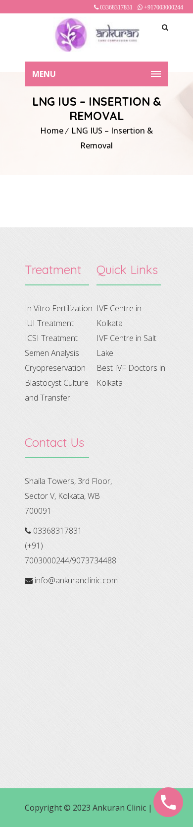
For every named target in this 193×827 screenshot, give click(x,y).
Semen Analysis (52, 352)
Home (51, 130)
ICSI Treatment (51, 338)
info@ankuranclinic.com (76, 580)
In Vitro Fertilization (59, 308)
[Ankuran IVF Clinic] (96, 34)
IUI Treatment (49, 323)
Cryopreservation (55, 367)
